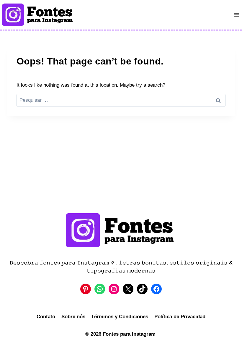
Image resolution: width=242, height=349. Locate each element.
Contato (46, 316)
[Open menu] (236, 14)
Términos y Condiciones (119, 316)
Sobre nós (73, 316)
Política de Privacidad (179, 316)
